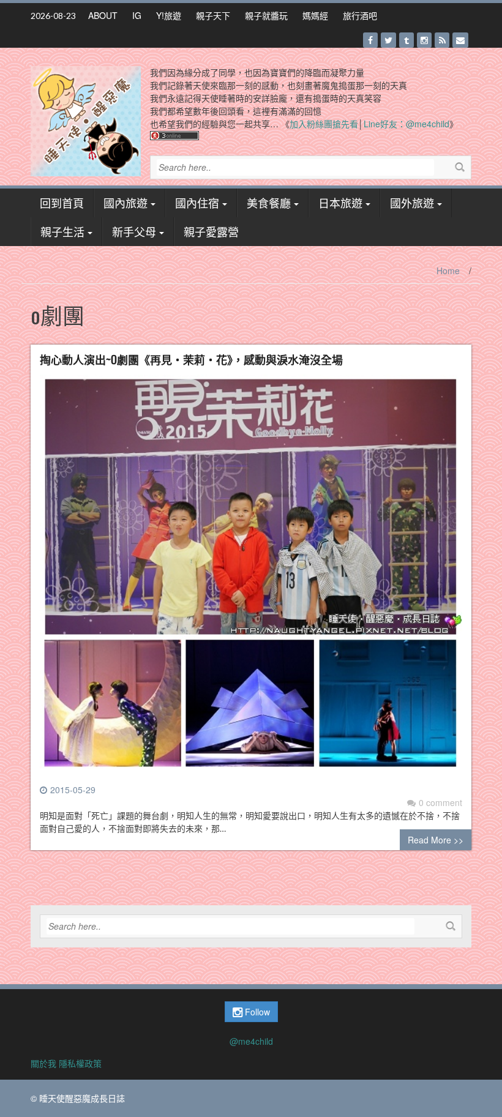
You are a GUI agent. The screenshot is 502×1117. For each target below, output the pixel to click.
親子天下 (213, 15)
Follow (256, 1012)
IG (136, 15)
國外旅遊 (412, 203)
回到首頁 (62, 203)
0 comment (440, 802)
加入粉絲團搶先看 (324, 124)
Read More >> (435, 840)
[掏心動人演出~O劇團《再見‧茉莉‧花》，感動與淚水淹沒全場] (251, 578)
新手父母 (134, 231)
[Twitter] (388, 40)
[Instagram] (424, 40)
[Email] (460, 40)
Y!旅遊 (168, 15)
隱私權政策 (80, 1063)
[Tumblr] (406, 40)
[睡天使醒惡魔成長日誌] (86, 120)
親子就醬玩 (266, 15)
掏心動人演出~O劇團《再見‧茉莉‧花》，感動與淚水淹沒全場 (191, 359)
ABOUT (103, 15)
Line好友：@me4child (406, 124)
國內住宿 (197, 203)
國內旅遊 (125, 203)
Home (448, 270)
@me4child (251, 1041)
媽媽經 (315, 15)
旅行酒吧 (360, 15)
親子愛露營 (211, 231)
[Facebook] (370, 40)
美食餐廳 (269, 203)
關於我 (43, 1063)
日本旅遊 (340, 203)
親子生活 (62, 231)
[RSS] (442, 40)
